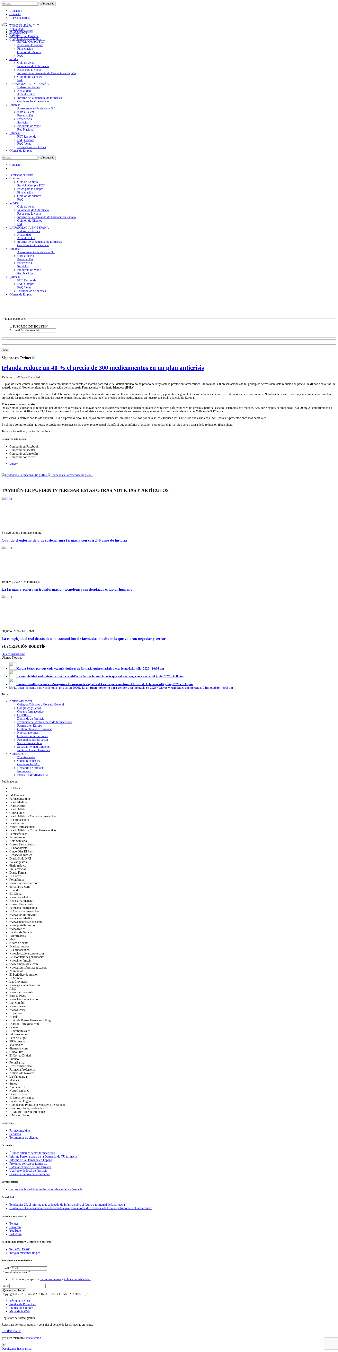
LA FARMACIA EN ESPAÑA (29, 83)
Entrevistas (24, 771)
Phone (5, 1286)
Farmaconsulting (19, 1130)
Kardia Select (25, 112)
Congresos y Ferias (29, 708)
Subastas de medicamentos (33, 746)
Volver (13, 463)
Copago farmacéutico (30, 711)
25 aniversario (26, 757)
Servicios (23, 122)
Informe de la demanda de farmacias (39, 97)
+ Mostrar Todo (19, 1115)
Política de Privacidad (77, 1279)
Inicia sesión (33, 1337)
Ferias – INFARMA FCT (33, 774)
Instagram (15, 1234)
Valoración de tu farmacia (33, 66)
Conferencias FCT (28, 764)
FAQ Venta (24, 143)
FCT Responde (26, 136)
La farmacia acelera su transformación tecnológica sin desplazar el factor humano (67, 589)
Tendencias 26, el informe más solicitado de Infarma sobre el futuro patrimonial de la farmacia (67, 1204)
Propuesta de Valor (28, 126)
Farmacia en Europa (29, 725)
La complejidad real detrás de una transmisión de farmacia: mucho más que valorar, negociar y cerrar (83, 639)
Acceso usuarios (19, 17)
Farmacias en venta (21, 174)
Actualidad (24, 90)
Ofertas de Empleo (20, 150)
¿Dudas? (14, 133)
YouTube (15, 1230)
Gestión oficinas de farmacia (34, 729)
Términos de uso (50, 1279)
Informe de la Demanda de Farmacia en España (46, 73)
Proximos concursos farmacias (28, 1163)
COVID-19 (24, 715)
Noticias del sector (20, 701)
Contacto (15, 14)
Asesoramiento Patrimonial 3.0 (36, 108)
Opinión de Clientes (29, 76)
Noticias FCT (17, 753)
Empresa (14, 105)
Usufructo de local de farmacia (28, 1170)
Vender (13, 59)
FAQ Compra (25, 140)
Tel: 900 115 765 (19, 1249)
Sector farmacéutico (29, 743)
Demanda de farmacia (30, 718)
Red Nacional (25, 129)
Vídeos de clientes (28, 87)
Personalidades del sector (32, 739)
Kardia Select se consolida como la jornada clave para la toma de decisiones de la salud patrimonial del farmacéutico (80, 1208)
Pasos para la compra (30, 45)
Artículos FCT (26, 94)
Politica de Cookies (21, 1307)
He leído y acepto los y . (52, 1279)
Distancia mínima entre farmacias (29, 1174)
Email (6, 1268)
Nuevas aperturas (28, 732)
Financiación (25, 48)
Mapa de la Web (19, 1311)
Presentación (25, 115)
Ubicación (15, 10)
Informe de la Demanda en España (30, 1160)
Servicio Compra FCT (31, 185)
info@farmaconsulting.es (24, 1252)
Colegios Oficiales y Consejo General (40, 704)
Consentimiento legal (16, 1272)
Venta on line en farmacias (33, 750)
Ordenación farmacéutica (32, 736)
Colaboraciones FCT (30, 760)
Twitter (13, 1223)
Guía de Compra (27, 182)
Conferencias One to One (33, 101)
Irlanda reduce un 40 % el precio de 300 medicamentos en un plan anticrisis (103, 367)
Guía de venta (25, 62)
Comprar (14, 178)
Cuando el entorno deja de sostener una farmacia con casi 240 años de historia (64, 540)
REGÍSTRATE (11, 1331)
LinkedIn (15, 1227)
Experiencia (24, 119)
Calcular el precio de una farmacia (30, 1167)
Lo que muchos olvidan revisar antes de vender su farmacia (45, 1189)
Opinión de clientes (29, 52)
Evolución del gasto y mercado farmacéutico (44, 722)
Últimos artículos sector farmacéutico (32, 1153)
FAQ (20, 55)
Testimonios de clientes (31, 147)
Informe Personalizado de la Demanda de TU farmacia (43, 1156)
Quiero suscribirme (13, 654)
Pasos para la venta (29, 69)
